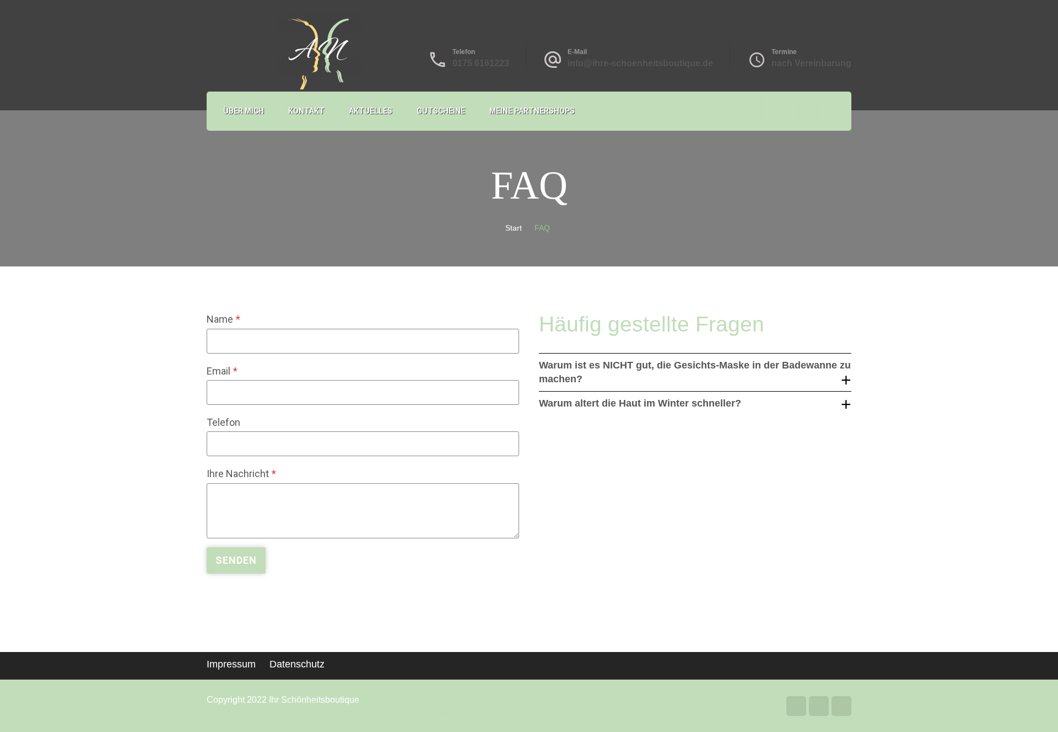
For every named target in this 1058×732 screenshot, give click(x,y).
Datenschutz (297, 664)
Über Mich (243, 110)
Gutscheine (441, 110)
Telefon (223, 422)
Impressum (231, 664)
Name (223, 319)
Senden (236, 560)
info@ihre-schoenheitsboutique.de (640, 63)
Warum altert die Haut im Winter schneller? (640, 403)
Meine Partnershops (532, 110)
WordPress (478, 712)
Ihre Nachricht (241, 473)
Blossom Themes (356, 712)
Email (222, 371)
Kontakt (306, 110)
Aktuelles (370, 110)
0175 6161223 (480, 63)
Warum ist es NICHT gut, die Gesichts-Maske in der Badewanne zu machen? (695, 372)
